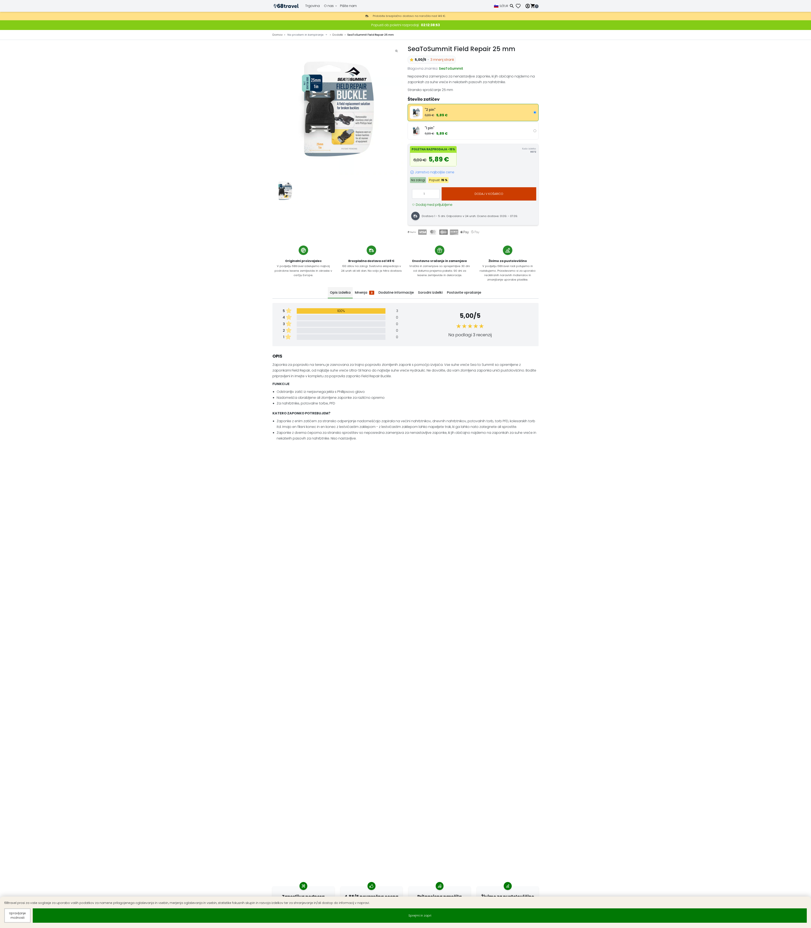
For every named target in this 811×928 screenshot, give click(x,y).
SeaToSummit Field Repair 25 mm (370, 35)
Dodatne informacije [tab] (396, 292)
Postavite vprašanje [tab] (464, 292)
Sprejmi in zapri (419, 915)
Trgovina (312, 5)
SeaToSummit (451, 68)
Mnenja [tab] (364, 292)
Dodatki (337, 35)
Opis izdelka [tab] (340, 292)
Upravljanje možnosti (17, 915)
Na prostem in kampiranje (305, 35)
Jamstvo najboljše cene (434, 172)
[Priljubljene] (520, 6)
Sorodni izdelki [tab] (430, 292)
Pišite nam (348, 5)
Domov (277, 35)
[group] (337, 109)
